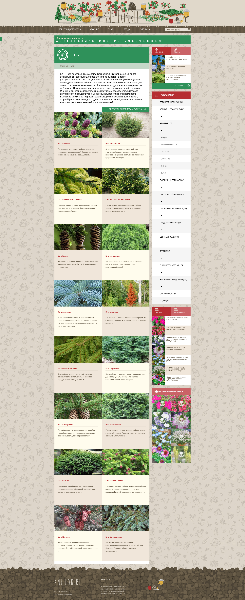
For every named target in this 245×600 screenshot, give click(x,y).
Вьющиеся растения (171, 265)
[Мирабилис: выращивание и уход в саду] (161, 403)
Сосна (165, 159)
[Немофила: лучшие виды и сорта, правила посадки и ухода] (161, 437)
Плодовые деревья (170, 223)
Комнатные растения (172, 109)
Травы (111, 29)
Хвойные (94, 29)
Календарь (145, 29)
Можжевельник (169, 145)
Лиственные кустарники (173, 208)
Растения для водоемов (173, 279)
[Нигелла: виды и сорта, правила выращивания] (181, 420)
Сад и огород (168, 293)
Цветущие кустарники (172, 194)
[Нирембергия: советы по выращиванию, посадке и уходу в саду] (161, 420)
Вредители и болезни (171, 102)
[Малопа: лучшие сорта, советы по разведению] (181, 403)
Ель (164, 137)
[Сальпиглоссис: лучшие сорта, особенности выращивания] (161, 454)
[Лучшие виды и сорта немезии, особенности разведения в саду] (181, 437)
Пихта (165, 152)
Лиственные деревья (172, 180)
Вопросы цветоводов (70, 29)
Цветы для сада (169, 237)
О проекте (107, 580)
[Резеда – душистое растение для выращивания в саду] (181, 454)
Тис (164, 166)
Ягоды (127, 29)
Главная (64, 66)
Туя (163, 173)
